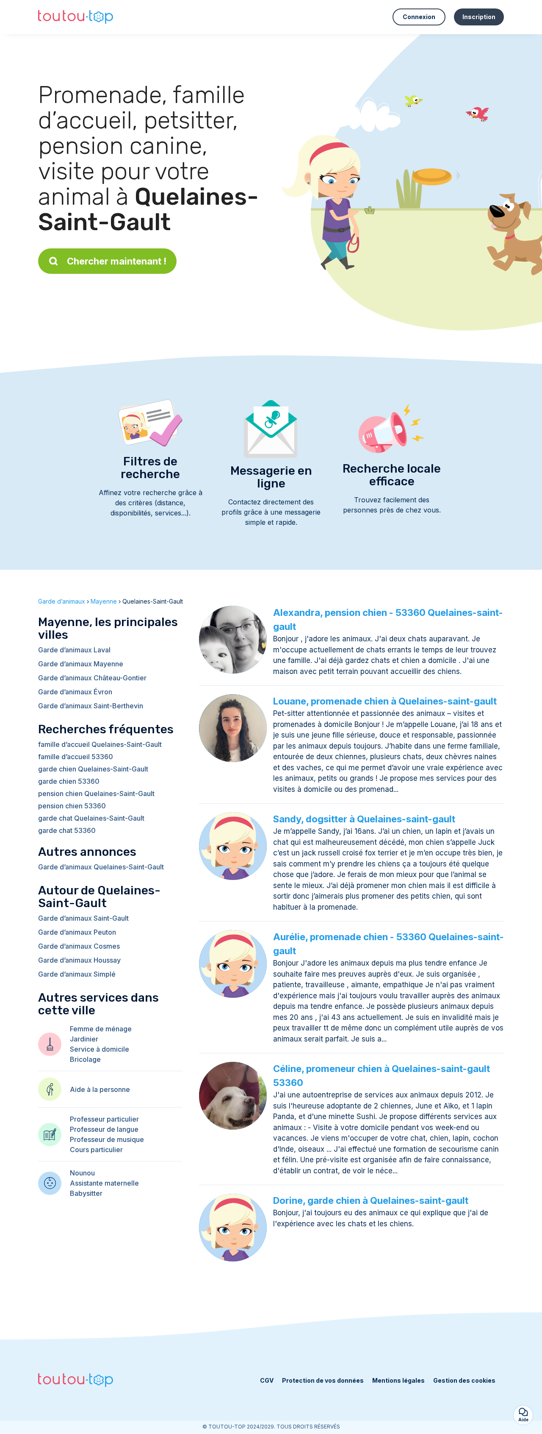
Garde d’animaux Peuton (77, 932)
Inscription (478, 16)
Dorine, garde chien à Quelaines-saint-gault (370, 1200)
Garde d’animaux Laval (74, 650)
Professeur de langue (104, 1129)
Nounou (82, 1173)
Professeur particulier (104, 1119)
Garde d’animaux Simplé (77, 974)
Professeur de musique (107, 1139)
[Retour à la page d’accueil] (75, 17)
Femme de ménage (101, 1029)
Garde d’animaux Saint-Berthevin (90, 706)
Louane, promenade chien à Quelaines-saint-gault (385, 701)
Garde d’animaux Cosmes (79, 946)
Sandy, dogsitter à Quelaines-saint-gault (364, 818)
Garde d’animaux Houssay (79, 960)
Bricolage (85, 1059)
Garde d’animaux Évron (75, 692)
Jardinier (84, 1039)
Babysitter (86, 1193)
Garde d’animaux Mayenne (80, 664)
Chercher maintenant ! (116, 261)
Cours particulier (96, 1149)
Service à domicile (99, 1049)
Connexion (419, 16)
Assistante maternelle (104, 1183)
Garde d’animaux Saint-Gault (83, 918)
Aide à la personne (100, 1089)
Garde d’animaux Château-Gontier (92, 678)
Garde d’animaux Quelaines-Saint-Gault (101, 867)
